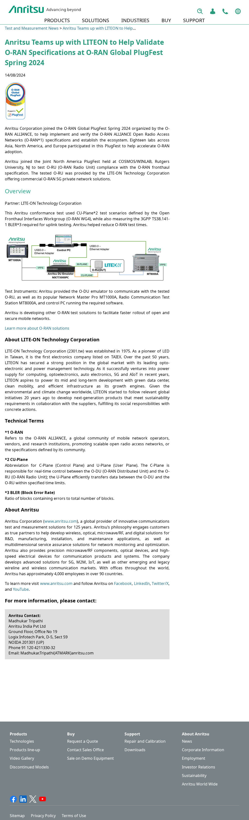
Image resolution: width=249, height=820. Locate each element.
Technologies (22, 741)
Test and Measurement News (32, 28)
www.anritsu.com (60, 521)
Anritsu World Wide (200, 784)
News (187, 741)
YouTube (21, 589)
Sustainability (194, 775)
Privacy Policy (43, 815)
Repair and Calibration (145, 741)
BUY (166, 20)
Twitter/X (160, 583)
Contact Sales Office (85, 750)
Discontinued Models (29, 767)
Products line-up (25, 750)
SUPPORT (194, 20)
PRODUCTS (57, 20)
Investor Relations (198, 767)
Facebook (123, 583)
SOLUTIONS (95, 20)
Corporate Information (203, 750)
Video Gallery (22, 758)
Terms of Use (74, 815)
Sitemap (17, 815)
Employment (193, 758)
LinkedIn (142, 583)
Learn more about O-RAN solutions (37, 328)
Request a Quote (82, 741)
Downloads (134, 750)
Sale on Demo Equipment (90, 758)
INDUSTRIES (135, 20)
